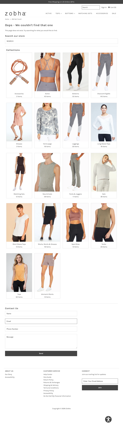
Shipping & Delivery (50, 385)
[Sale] (104, 172)
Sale (114, 13)
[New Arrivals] (47, 172)
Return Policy (48, 380)
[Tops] (19, 272)
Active (49, 13)
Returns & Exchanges (51, 382)
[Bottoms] (75, 72)
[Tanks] (104, 222)
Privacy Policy (48, 391)
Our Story (8, 374)
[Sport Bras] (75, 222)
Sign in (104, 7)
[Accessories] (19, 72)
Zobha (68, 409)
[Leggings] (75, 122)
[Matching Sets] (19, 172)
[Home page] (47, 122)
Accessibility (10, 377)
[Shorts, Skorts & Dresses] (47, 222)
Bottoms (69, 13)
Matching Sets (85, 13)
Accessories (102, 13)
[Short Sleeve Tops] (19, 222)
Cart (113, 7)
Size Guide (47, 377)
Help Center (47, 374)
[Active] (47, 72)
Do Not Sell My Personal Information (57, 396)
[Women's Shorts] (47, 272)
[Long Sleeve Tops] (104, 122)
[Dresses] (19, 122)
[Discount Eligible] (104, 72)
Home (7, 19)
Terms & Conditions (51, 388)
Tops (58, 13)
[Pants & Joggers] (75, 172)
